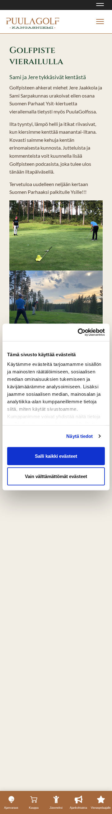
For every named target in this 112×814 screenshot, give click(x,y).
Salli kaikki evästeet (56, 455)
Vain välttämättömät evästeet (56, 476)
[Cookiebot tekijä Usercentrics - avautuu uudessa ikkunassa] (79, 332)
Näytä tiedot (79, 436)
